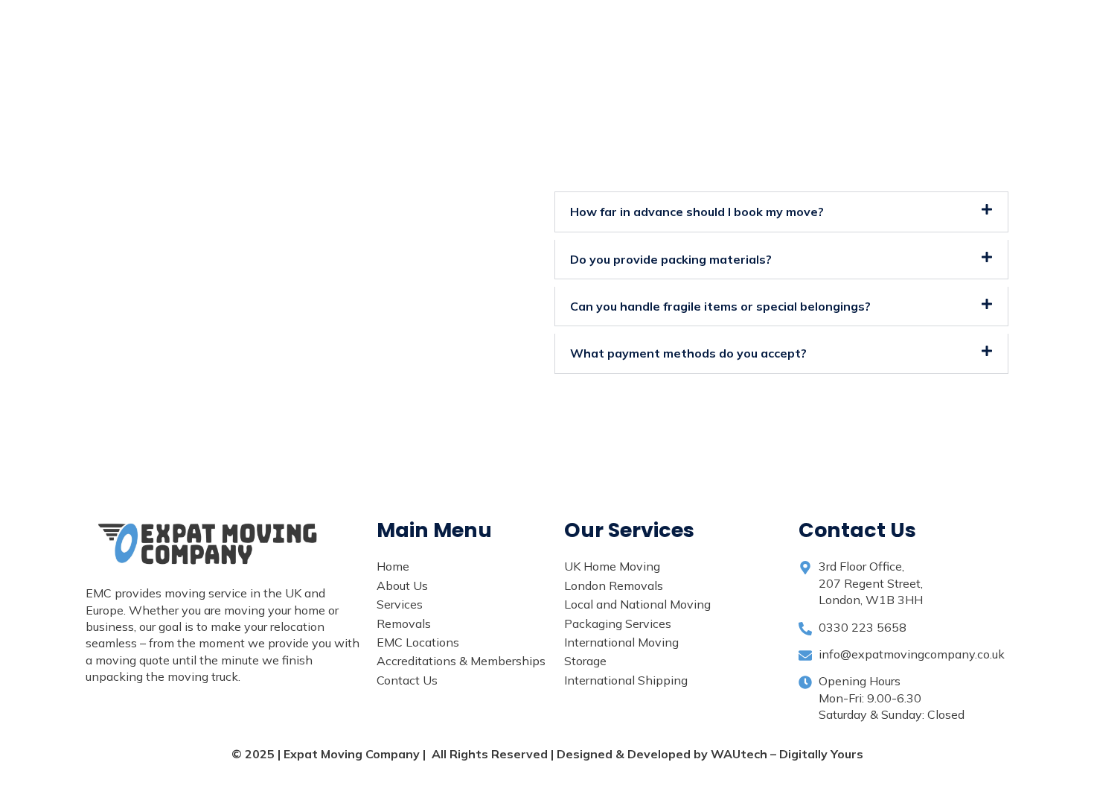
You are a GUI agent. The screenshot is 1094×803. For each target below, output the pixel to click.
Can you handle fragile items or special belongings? (720, 306)
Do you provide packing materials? (671, 259)
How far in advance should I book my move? (697, 211)
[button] (781, 211)
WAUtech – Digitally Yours (787, 753)
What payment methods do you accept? (688, 353)
